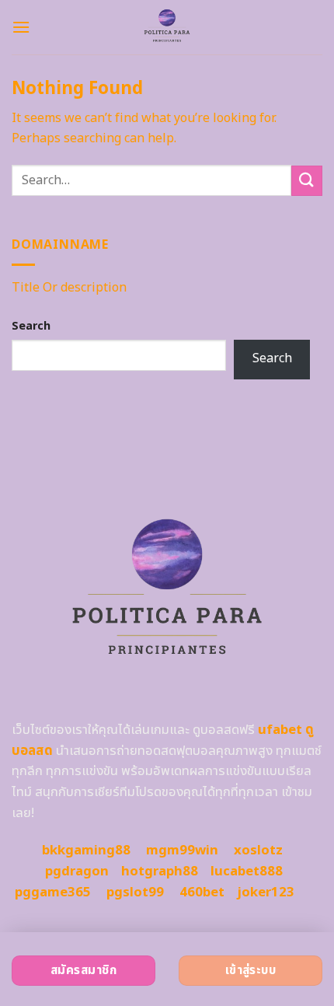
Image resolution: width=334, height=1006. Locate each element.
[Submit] (306, 181)
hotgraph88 (159, 871)
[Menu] (21, 27)
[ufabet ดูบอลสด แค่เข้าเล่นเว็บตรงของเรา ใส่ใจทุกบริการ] (167, 27)
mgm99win (182, 850)
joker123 (265, 892)
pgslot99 (135, 892)
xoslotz (258, 850)
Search (31, 326)
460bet (201, 892)
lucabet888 (246, 871)
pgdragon (77, 871)
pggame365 (53, 892)
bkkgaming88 (86, 850)
